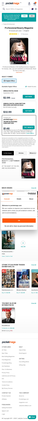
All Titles (4, 350)
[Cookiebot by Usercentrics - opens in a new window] (28, 194)
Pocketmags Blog (7, 363)
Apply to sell (5, 411)
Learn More (30, 133)
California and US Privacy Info (8, 377)
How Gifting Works (24, 361)
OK (19, 220)
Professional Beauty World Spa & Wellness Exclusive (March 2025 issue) (8, 251)
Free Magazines (6, 359)
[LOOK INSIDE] (19, 63)
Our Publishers (6, 366)
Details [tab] (19, 199)
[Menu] (3, 3)
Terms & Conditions (7, 382)
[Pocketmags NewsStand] (12, 4)
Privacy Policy (5, 372)
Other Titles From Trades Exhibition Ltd (13, 265)
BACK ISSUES (7, 188)
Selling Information (7, 407)
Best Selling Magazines (8, 356)
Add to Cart (9, 256)
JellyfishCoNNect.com (25, 405)
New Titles (5, 353)
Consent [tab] (7, 199)
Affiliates (4, 399)
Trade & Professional (9, 24)
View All (33, 188)
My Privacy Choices (7, 388)
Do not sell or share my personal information (19, 226)
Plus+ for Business (7, 369)
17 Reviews (24, 34)
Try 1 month (28, 127)
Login (3, 414)
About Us (21, 396)
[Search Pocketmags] (4, 9)
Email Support (22, 353)
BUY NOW (28, 96)
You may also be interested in (9, 303)
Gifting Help (22, 365)
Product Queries (6, 396)
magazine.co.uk (23, 402)
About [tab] (31, 199)
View (3, 256)
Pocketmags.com (24, 399)
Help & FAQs (22, 350)
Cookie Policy (5, 385)
